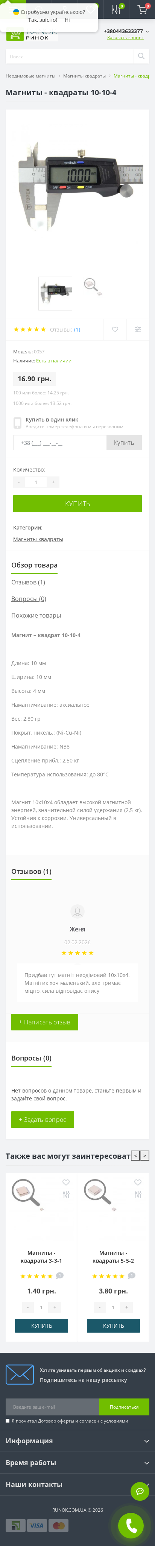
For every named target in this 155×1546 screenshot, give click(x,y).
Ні (67, 19)
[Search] (141, 56)
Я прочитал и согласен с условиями (70, 1421)
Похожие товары (36, 615)
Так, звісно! (42, 19)
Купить (124, 442)
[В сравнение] (66, 1194)
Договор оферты (56, 1421)
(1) (77, 329)
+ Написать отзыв (45, 1022)
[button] (126, 31)
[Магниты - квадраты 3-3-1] (41, 1209)
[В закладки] (66, 1183)
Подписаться (124, 1407)
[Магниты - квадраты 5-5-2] (113, 1209)
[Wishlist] (114, 329)
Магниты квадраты (84, 76)
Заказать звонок (125, 37)
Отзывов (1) (28, 582)
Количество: (29, 469)
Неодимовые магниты (30, 76)
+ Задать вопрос (43, 1119)
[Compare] (137, 329)
